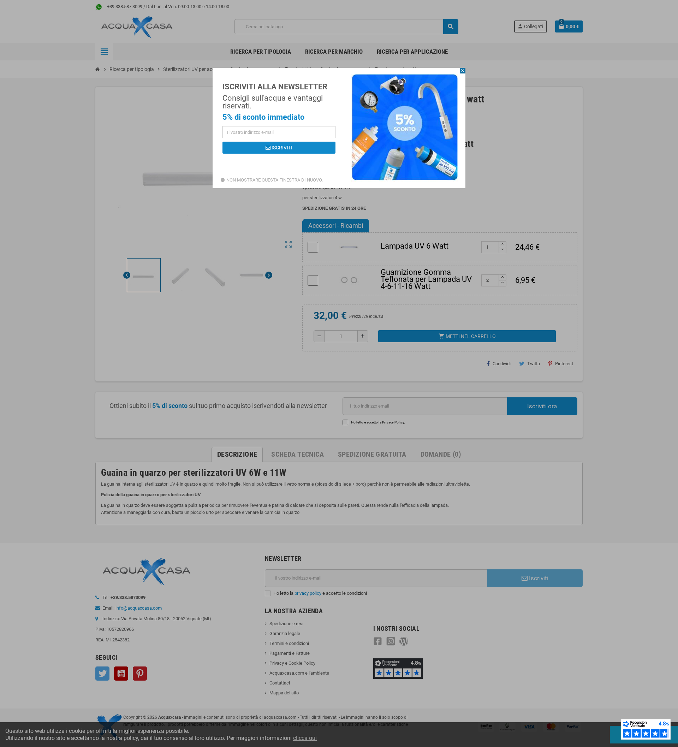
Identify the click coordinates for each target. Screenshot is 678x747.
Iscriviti (281, 147)
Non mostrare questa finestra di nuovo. (274, 180)
